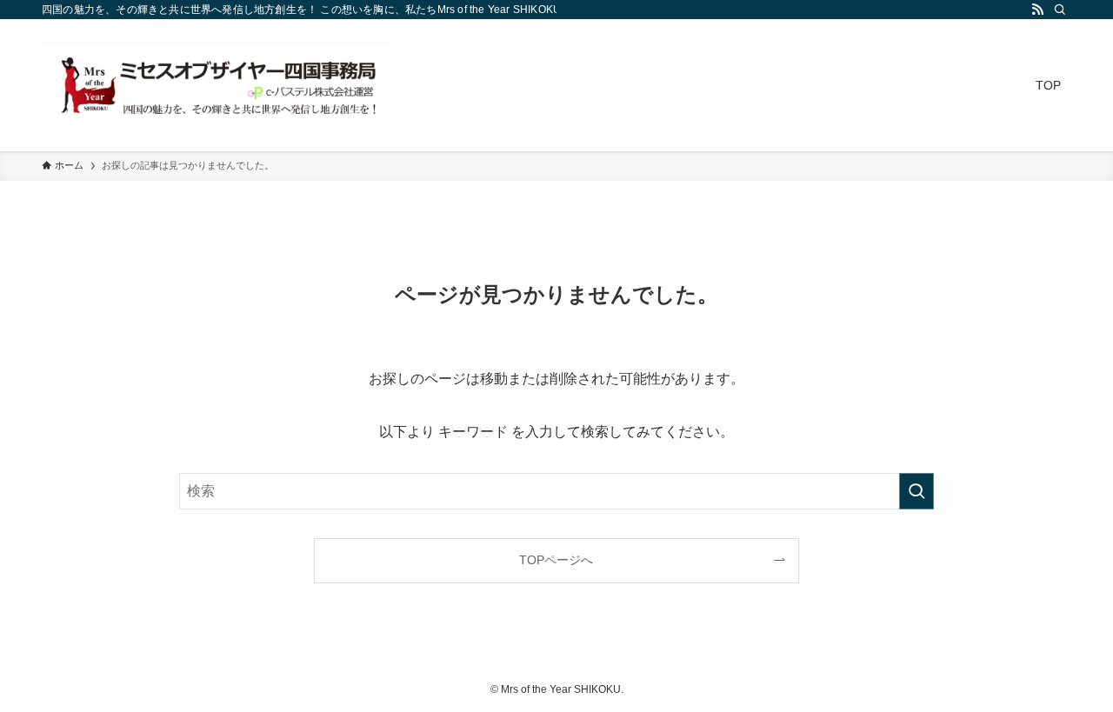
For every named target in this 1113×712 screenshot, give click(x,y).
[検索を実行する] (916, 491)
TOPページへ (556, 560)
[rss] (1037, 9)
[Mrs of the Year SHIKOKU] (216, 85)
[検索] (1060, 9)
